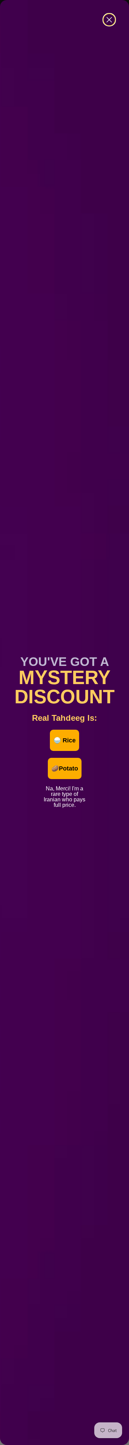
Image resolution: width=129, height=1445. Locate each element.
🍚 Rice (64, 740)
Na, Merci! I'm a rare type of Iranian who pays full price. (64, 787)
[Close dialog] (109, 20)
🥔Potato (64, 768)
